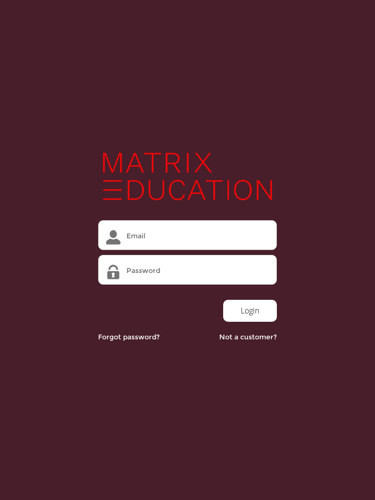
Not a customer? (248, 337)
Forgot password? (129, 337)
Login (250, 310)
